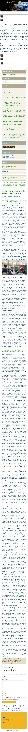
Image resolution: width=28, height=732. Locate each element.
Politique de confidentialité (11, 177)
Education (12, 660)
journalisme (14, 661)
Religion (11, 663)
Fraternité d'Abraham (7, 719)
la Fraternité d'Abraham (9, 165)
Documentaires (5, 660)
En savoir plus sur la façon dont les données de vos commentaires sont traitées (14, 708)
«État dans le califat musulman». (14, 402)
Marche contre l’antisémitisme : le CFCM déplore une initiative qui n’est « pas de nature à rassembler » (14, 123)
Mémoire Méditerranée (8, 74)
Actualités (13, 658)
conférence (11, 332)
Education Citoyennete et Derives (14, 4)
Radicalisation (5, 663)
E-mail (4, 693)
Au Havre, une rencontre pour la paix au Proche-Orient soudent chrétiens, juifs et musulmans (14, 117)
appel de (22, 491)
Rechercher (5, 171)
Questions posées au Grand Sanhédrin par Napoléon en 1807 (14, 128)
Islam (9, 661)
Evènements (18, 660)
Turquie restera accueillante (17, 620)
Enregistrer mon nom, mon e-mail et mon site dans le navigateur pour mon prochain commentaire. (14, 698)
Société (16, 663)
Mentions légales (7, 179)
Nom (3, 691)
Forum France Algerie (8, 168)
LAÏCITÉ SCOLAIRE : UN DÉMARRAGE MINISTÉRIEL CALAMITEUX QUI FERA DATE (12, 104)
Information (4, 661)
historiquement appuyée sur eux (14, 450)
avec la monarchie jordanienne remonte (14, 350)
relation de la (8, 350)
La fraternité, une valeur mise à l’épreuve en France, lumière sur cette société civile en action (14, 97)
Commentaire (5, 679)
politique (19, 661)
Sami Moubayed (13, 205)
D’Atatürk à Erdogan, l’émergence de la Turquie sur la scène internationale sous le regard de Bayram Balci (14, 110)
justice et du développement (11, 542)
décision (6, 207)
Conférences (19, 658)
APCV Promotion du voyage (10, 166)
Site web (4, 695)
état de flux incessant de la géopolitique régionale (14, 640)
